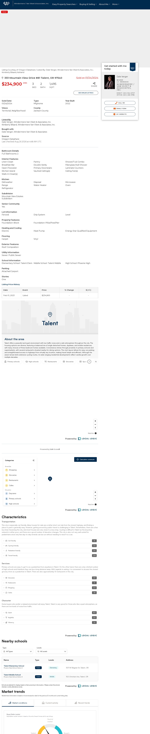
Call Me (121, 103)
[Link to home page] (6, 4)
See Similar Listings (85, 93)
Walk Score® (55, 449)
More (116, 6)
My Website (121, 114)
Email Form (121, 108)
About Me (105, 6)
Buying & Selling (89, 6)
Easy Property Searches (65, 6)
